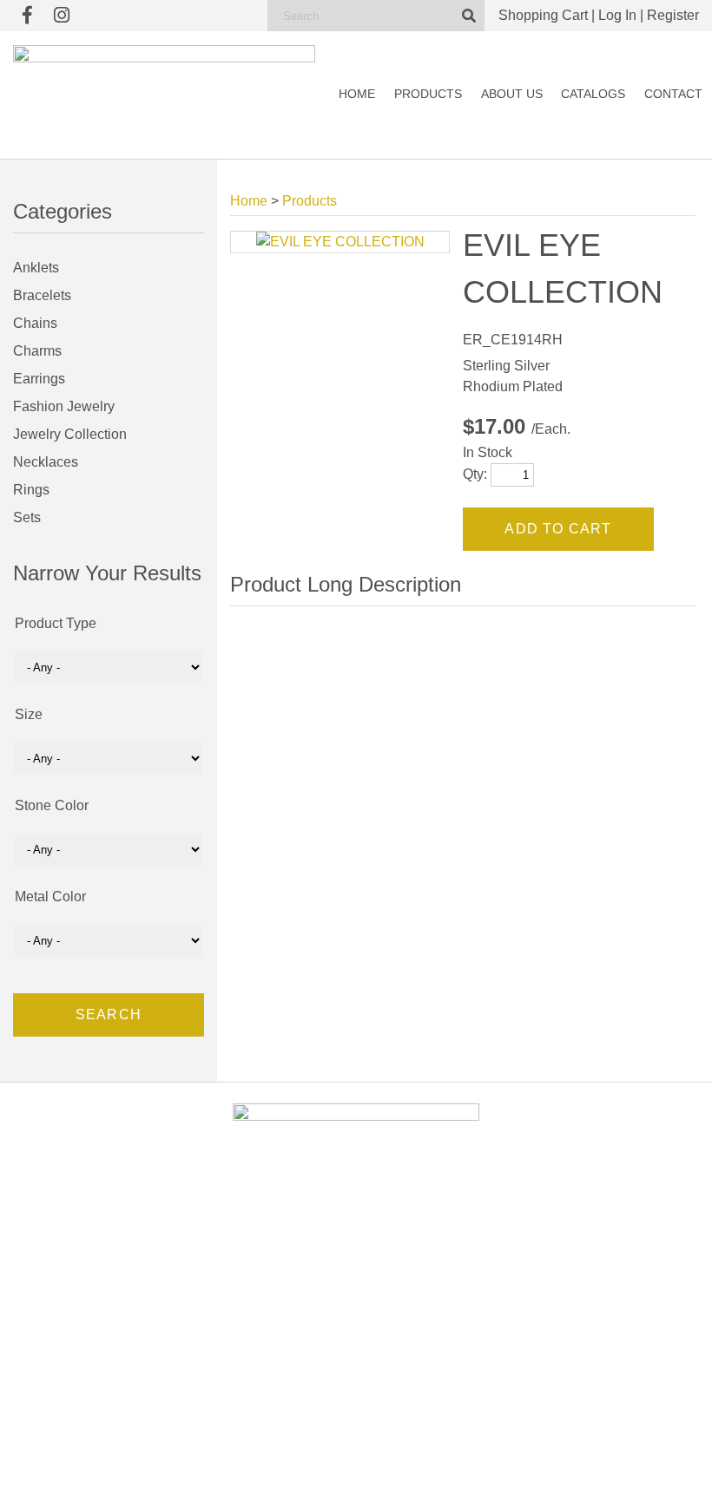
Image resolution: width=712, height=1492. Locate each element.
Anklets (36, 267)
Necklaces (45, 462)
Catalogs (593, 94)
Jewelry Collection (70, 434)
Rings (31, 489)
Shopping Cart (543, 15)
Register (673, 15)
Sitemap (556, 1462)
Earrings (39, 378)
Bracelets (42, 295)
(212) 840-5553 (610, 1324)
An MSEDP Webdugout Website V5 (455, 1462)
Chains (35, 323)
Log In (617, 15)
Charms (37, 351)
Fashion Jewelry (64, 406)
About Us (512, 94)
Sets (27, 517)
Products (428, 94)
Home (357, 94)
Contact (673, 94)
